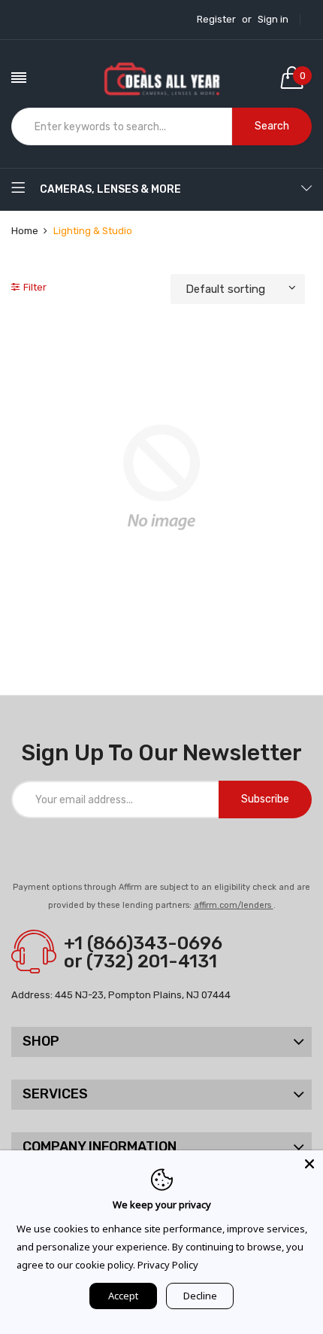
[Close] (309, 1163)
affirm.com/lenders (233, 905)
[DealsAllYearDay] (161, 77)
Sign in (273, 19)
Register (216, 19)
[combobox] (121, 126)
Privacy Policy (167, 1265)
